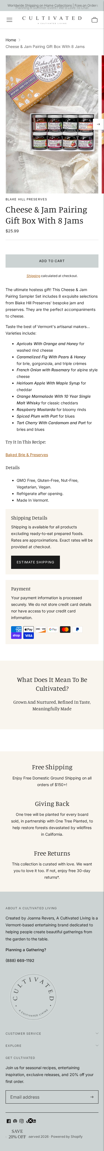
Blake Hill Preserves (26, 199)
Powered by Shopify (67, 1136)
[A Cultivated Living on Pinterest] (15, 1121)
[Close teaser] (30, 1120)
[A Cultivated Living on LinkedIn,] (34, 1121)
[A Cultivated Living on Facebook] (9, 1121)
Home (11, 39)
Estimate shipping (35, 562)
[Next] (98, 124)
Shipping (33, 276)
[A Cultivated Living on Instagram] (21, 1121)
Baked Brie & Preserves (27, 454)
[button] (17, 1133)
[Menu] (9, 20)
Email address (22, 1090)
